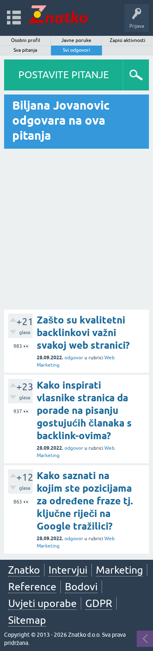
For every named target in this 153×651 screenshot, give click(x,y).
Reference (32, 586)
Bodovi (81, 586)
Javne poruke (76, 40)
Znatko (24, 570)
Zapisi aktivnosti (127, 40)
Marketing (119, 570)
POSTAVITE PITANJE (63, 74)
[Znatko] (58, 14)
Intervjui (68, 570)
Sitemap (27, 620)
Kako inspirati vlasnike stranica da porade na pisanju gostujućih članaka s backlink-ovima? (84, 410)
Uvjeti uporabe (42, 603)
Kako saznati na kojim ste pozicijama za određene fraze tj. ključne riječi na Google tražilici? (85, 501)
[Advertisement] (76, 229)
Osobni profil (25, 40)
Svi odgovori (76, 50)
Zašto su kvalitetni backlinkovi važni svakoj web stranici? (83, 332)
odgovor (73, 358)
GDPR (98, 603)
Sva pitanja (25, 50)
